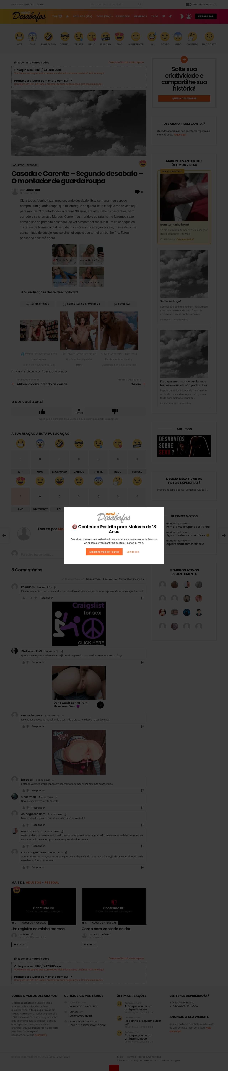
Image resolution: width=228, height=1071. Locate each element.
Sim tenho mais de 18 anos (104, 551)
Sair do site (133, 551)
